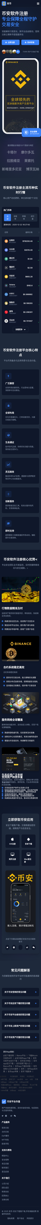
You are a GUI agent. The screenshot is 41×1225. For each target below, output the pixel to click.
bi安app (4, 1082)
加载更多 (19, 329)
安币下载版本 (26, 1071)
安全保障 (5, 1160)
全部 (7, 217)
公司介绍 (5, 1184)
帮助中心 (5, 1156)
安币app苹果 (13, 1071)
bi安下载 (4, 1079)
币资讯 (22, 1076)
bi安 (31, 1079)
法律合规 (5, 1200)
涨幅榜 (15, 217)
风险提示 (30, 1218)
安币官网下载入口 (23, 1063)
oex (26, 1079)
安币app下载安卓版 (23, 1066)
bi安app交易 (24, 1082)
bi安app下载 (13, 1082)
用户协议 (20, 1218)
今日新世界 (14, 1076)
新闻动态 (5, 1192)
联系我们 (5, 1168)
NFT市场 (5, 1140)
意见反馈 (5, 1172)
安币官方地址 (25, 1061)
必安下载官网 (8, 1055)
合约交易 (5, 1132)
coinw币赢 (4, 1090)
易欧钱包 (17, 1085)
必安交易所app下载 (22, 1058)
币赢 (36, 1079)
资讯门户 (12, 1079)
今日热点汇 (30, 1076)
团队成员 (5, 1188)
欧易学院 (5, 1144)
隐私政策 (10, 1218)
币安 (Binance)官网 (25, 1088)
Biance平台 (21, 1055)
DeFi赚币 (5, 1136)
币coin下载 (33, 1085)
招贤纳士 (5, 1196)
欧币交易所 (13, 1088)
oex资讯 (20, 1079)
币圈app (4, 1088)
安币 (22, 1069)
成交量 (32, 217)
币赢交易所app (6, 1085)
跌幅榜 (24, 217)
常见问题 (5, 1164)
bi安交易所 (22, 1090)
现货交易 (5, 1128)
